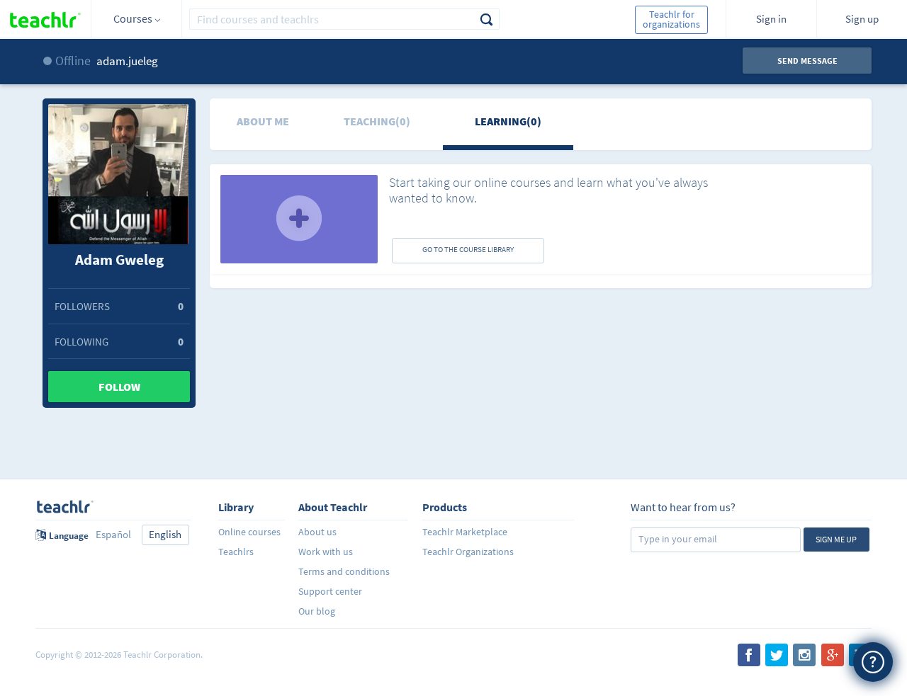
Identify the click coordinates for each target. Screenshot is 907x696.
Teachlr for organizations (671, 19)
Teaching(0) (377, 121)
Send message (807, 60)
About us (317, 531)
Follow (119, 387)
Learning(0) (508, 121)
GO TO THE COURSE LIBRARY (468, 249)
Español (113, 534)
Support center (330, 591)
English (165, 534)
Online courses (249, 531)
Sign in (771, 18)
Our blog (316, 611)
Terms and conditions (344, 571)
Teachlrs (236, 551)
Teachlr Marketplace (464, 531)
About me (263, 121)
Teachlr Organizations (468, 551)
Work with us (325, 551)
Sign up (862, 18)
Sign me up (836, 539)
